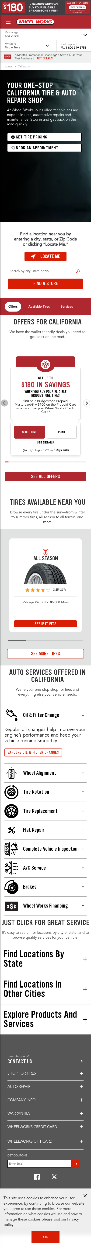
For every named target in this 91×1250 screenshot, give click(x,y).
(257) (63, 590)
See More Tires (45, 653)
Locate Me (50, 256)
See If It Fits (45, 624)
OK (45, 1237)
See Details (45, 442)
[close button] (85, 1195)
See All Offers (45, 476)
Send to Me (29, 432)
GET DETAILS (45, 58)
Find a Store (78, 271)
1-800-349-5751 (76, 48)
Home (8, 66)
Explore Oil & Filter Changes (33, 752)
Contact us (19, 1061)
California (24, 66)
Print (62, 432)
